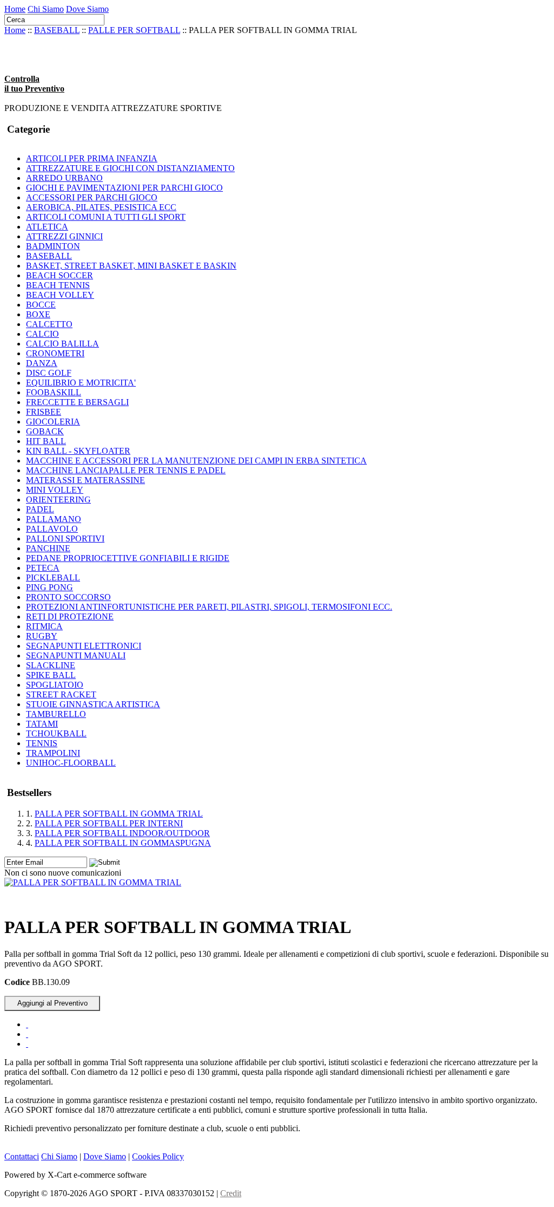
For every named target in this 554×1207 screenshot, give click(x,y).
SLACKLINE (50, 665)
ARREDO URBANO (64, 177)
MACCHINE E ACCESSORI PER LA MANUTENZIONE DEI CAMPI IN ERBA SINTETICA (196, 460)
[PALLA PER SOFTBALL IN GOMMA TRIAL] (92, 882)
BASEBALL (57, 30)
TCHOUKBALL (56, 733)
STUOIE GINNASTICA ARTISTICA (93, 704)
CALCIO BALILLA (62, 343)
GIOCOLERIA (53, 421)
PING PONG (49, 587)
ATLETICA (47, 226)
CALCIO (42, 333)
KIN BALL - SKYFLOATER (78, 450)
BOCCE (41, 304)
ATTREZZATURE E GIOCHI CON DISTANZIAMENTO (130, 168)
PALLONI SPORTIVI (65, 538)
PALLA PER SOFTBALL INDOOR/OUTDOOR (122, 833)
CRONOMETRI (55, 353)
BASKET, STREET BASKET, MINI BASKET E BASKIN (131, 265)
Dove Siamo (87, 9)
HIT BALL (46, 441)
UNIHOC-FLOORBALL (71, 762)
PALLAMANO (53, 519)
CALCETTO (49, 324)
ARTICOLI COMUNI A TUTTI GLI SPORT (106, 216)
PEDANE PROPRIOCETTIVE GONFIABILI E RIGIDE (127, 558)
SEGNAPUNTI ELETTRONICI (83, 645)
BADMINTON (53, 246)
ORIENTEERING (58, 499)
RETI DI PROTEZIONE (70, 616)
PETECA (43, 567)
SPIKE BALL (51, 675)
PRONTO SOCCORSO (68, 597)
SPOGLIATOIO (54, 684)
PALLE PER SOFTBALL (134, 30)
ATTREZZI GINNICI (64, 236)
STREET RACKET (61, 694)
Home (14, 9)
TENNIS (41, 743)
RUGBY (41, 636)
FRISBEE (43, 411)
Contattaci (21, 1156)
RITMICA (44, 626)
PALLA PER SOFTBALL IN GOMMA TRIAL (119, 813)
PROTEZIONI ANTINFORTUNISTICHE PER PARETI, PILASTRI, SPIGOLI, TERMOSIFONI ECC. (209, 606)
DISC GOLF (48, 372)
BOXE (38, 314)
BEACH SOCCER (59, 275)
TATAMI (42, 723)
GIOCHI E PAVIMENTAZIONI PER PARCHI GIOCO (124, 187)
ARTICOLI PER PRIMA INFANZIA (91, 158)
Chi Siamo (46, 9)
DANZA (41, 363)
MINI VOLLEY (54, 489)
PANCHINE (48, 548)
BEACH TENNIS (58, 285)
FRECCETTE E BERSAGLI (77, 402)
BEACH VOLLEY (60, 294)
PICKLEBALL (53, 577)
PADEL (40, 509)
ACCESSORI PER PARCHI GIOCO (91, 197)
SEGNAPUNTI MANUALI (76, 655)
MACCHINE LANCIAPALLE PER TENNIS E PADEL (126, 470)
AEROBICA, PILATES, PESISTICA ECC (101, 207)
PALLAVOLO (52, 528)
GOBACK (45, 431)
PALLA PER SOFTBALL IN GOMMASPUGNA (123, 842)
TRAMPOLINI (53, 753)
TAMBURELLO (56, 714)
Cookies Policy (158, 1156)
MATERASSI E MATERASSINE (85, 480)
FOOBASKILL (53, 392)
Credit (230, 1193)
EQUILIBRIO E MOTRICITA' (81, 382)
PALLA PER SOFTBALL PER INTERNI (109, 823)
